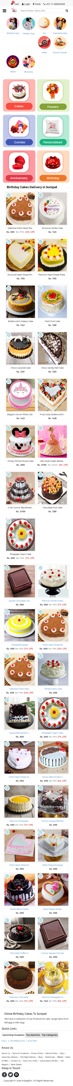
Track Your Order (30, 1061)
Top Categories (50, 1035)
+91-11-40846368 (55, 4)
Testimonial (50, 1057)
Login (27, 4)
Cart (16, 4)
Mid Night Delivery (28, 1057)
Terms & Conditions (20, 1053)
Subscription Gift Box (49, 1061)
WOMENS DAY (17, 1041)
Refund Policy (52, 1053)
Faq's (62, 1053)
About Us (6, 1053)
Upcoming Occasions (13, 1035)
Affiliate (60, 1057)
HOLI (4, 1041)
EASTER (32, 1041)
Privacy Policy (37, 1053)
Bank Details (16, 1064)
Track (37, 4)
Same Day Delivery (10, 1057)
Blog (41, 1057)
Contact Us (15, 1061)
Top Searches (33, 1035)
